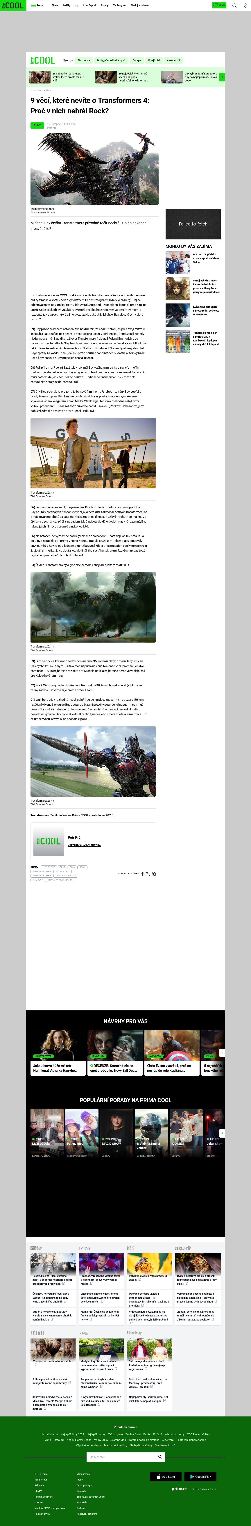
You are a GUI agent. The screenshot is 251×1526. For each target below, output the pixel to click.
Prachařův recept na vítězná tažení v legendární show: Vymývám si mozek (101, 1279)
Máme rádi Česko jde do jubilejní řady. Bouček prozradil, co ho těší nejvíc (100, 1315)
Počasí (157, 1434)
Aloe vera (168, 1440)
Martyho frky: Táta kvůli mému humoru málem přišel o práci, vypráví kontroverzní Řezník (98, 1365)
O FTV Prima (41, 1474)
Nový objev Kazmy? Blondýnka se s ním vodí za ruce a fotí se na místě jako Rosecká (101, 1401)
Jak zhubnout (50, 1434)
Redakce (81, 1508)
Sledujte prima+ (139, 5)
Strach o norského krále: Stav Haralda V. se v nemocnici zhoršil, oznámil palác (52, 1315)
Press (80, 1479)
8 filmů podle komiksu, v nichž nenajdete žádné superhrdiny (50, 1381)
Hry (76, 5)
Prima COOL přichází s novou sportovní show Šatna (206, 258)
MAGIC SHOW (111, 1143)
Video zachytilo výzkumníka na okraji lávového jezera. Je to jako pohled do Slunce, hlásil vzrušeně (148, 1315)
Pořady (104, 5)
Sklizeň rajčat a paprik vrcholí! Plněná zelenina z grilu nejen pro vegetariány (148, 1365)
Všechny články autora (84, 845)
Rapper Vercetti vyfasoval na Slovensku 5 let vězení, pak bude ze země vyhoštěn (101, 1383)
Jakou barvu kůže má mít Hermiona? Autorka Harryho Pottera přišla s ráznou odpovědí (54, 1068)
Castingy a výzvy (85, 1485)
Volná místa (41, 1479)
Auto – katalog (54, 1440)
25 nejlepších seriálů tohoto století (53, 1361)
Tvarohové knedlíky (115, 1445)
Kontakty (81, 1491)
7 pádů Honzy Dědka (78, 1440)
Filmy (55, 5)
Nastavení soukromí (87, 1513)
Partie (146, 1434)
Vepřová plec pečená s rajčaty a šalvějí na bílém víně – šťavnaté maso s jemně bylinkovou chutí (195, 1297)
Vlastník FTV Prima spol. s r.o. (50, 1508)
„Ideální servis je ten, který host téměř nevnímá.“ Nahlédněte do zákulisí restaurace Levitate (195, 1315)
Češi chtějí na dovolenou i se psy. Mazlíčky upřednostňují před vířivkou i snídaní (148, 1383)
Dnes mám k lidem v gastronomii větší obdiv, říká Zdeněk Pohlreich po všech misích (100, 1297)
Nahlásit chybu (42, 1513)
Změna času (133, 1434)
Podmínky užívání (44, 1496)
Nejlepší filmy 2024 (72, 1434)
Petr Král (52, 127)
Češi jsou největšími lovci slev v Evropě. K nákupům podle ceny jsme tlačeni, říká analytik (51, 1297)
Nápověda (82, 1502)
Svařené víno (118, 1440)
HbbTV (38, 1491)
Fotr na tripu (75, 1143)
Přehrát (40, 1139)
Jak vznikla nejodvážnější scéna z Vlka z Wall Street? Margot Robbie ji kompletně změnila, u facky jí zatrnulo (52, 1403)
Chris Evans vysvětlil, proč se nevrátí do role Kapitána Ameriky (169, 1068)
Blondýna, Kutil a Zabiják (148, 1146)
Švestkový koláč (165, 1445)
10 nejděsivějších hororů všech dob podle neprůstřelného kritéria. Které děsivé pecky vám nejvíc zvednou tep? (133, 80)
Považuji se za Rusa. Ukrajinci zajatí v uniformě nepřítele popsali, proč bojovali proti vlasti (53, 1279)
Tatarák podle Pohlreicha (144, 1440)
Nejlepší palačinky (141, 1445)
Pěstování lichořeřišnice (191, 1440)
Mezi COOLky (41, 1143)
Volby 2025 (101, 1440)
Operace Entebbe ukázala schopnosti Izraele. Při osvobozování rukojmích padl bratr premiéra (149, 1299)
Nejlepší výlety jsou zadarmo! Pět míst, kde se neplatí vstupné (148, 1399)
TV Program (119, 5)
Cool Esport (89, 5)
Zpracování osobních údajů (91, 1496)
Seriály (66, 5)
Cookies (39, 1502)
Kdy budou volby (174, 1434)
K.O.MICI (178, 1143)
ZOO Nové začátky (198, 1434)
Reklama (39, 1485)
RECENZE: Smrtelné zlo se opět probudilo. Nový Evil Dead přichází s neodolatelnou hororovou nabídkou (113, 1068)
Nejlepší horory (96, 1434)
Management (83, 1474)
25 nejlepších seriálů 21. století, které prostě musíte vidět (68, 77)
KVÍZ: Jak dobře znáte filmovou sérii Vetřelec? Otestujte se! (206, 310)
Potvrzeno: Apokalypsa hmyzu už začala (148, 1277)
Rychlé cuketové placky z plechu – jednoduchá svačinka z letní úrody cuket (197, 1279)
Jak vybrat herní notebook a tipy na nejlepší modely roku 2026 (201, 77)
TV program (115, 1434)
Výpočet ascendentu (88, 1445)
